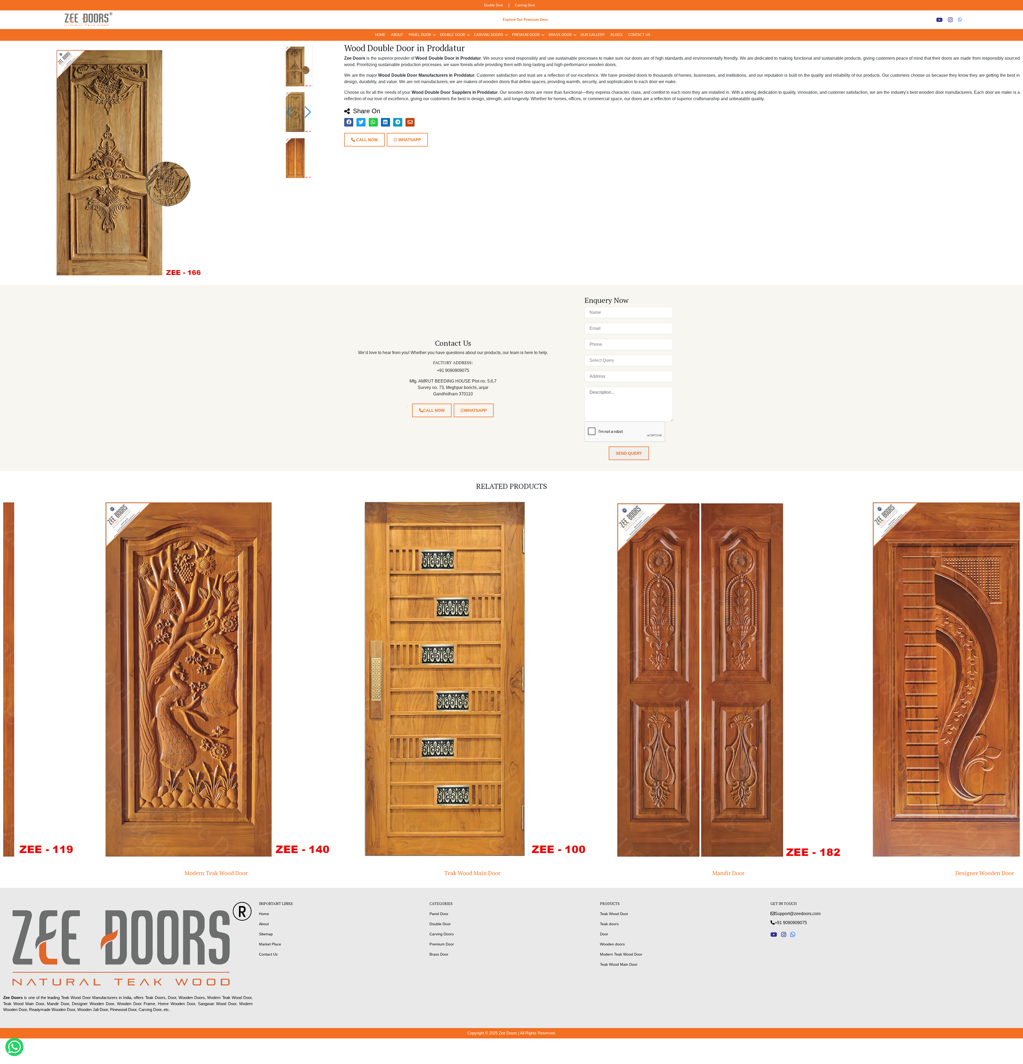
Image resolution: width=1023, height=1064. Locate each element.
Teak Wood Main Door (619, 964)
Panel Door (420, 35)
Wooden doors (612, 944)
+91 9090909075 (791, 922)
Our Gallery (592, 35)
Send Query (629, 453)
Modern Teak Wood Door (621, 954)
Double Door (493, 5)
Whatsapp (409, 139)
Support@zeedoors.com (798, 913)
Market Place (270, 944)
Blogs (617, 35)
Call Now (366, 139)
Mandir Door (233, 873)
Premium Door (526, 35)
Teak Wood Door (614, 914)
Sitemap (266, 934)
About (397, 35)
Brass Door (560, 35)
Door (604, 934)
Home (380, 35)
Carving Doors (488, 35)
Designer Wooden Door (489, 873)
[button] (307, 112)
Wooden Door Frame (745, 873)
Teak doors (609, 924)
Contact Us (639, 35)
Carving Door (525, 5)
